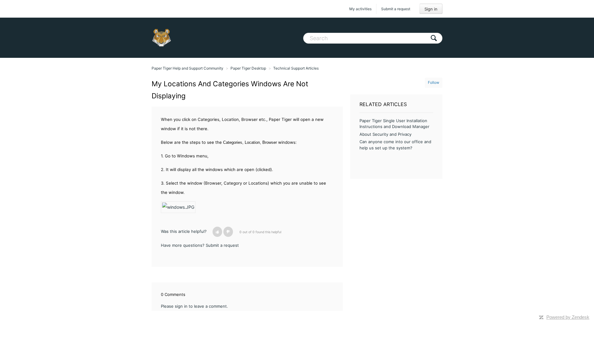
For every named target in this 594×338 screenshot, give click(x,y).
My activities (360, 8)
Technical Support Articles (296, 68)
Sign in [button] (430, 8)
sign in (181, 306)
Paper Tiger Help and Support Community (187, 68)
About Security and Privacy (385, 134)
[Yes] (217, 232)
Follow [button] (433, 82)
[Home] (161, 38)
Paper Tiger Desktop (248, 68)
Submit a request (395, 8)
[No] (228, 232)
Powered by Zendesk (567, 317)
